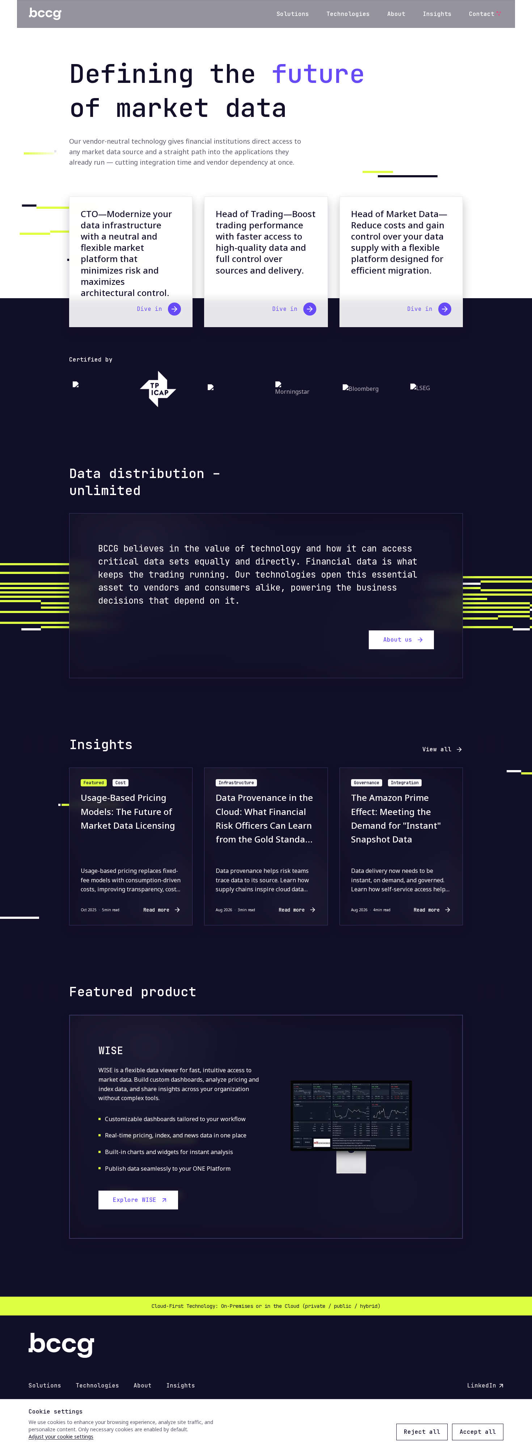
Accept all (478, 1432)
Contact (481, 14)
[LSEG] (425, 389)
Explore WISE (134, 1200)
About (396, 14)
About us (397, 639)
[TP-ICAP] (154, 389)
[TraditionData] (87, 389)
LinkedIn (485, 1386)
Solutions (292, 14)
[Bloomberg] (357, 389)
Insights (437, 14)
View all (436, 749)
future (318, 73)
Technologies (348, 14)
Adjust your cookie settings (61, 1436)
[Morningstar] (290, 389)
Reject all (422, 1432)
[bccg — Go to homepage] (45, 14)
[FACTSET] (222, 389)
